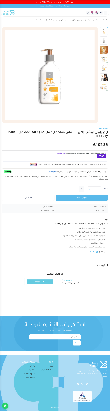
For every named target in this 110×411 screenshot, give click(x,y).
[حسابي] (88, 13)
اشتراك (77, 343)
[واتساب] (77, 384)
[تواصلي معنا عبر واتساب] (5, 406)
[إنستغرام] (82, 384)
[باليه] (9, 12)
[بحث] (101, 13)
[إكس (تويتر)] (87, 384)
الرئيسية (105, 20)
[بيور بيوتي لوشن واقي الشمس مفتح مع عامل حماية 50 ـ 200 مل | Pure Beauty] (104, 31)
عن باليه (32, 366)
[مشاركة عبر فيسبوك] (90, 252)
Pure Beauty (103, 128)
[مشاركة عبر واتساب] (97, 252)
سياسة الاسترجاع (47, 370)
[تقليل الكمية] (98, 189)
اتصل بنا (32, 370)
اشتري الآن (28, 198)
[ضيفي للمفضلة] (81, 189)
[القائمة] (105, 13)
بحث (51, 366)
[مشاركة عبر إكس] (93, 252)
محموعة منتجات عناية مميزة (92, 20)
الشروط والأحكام (29, 373)
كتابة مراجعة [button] (39, 281)
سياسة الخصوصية (29, 377)
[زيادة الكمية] (89, 189)
